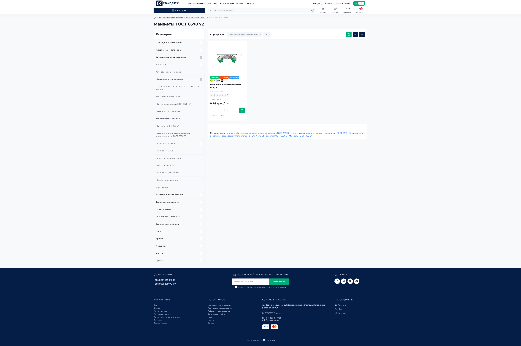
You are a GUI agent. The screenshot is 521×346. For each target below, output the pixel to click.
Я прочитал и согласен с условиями (262, 287)
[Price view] (362, 34)
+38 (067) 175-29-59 (164, 280)
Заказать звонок (342, 3)
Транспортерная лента (167, 202)
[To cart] (242, 110)
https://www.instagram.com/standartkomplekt (343, 281)
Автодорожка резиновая (168, 72)
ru (362, 3)
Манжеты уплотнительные (196, 18)
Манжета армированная (168, 96)
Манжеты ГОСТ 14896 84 (168, 111)
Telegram (342, 305)
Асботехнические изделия (169, 194)
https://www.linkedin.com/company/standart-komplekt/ (350, 281)
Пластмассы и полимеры (168, 50)
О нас (209, 3)
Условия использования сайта (257, 287)
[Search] (312, 10)
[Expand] (201, 42)
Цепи (158, 231)
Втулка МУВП (162, 187)
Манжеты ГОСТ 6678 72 (168, 118)
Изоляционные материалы (169, 42)
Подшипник (162, 246)
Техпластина (162, 64)
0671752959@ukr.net (272, 313)
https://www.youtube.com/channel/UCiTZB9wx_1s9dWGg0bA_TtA (356, 281)
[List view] (355, 34)
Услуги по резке (227, 3)
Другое (159, 260)
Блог (216, 3)
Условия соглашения (162, 314)
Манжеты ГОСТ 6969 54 (167, 126)
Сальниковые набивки (167, 224)
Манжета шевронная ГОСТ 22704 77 (173, 104)
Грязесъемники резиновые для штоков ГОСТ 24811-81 (178, 88)
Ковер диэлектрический (168, 158)
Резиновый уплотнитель (168, 173)
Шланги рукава (163, 209)
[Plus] (224, 110)
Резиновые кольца (165, 143)
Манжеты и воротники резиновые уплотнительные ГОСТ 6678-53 (173, 134)
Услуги (159, 253)
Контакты (249, 3)
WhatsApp (342, 313)
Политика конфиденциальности (167, 317)
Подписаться (279, 282)
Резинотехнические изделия (170, 18)
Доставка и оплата (196, 3)
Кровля (159, 238)
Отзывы (239, 3)
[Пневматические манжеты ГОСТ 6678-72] (227, 58)
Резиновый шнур (164, 151)
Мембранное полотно (167, 180)
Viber (340, 309)
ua (356, 3)
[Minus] (213, 110)
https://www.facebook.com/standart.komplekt (337, 281)
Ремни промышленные (168, 216)
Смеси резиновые (165, 165)
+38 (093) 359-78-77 (165, 284)
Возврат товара (160, 323)
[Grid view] (349, 34)
